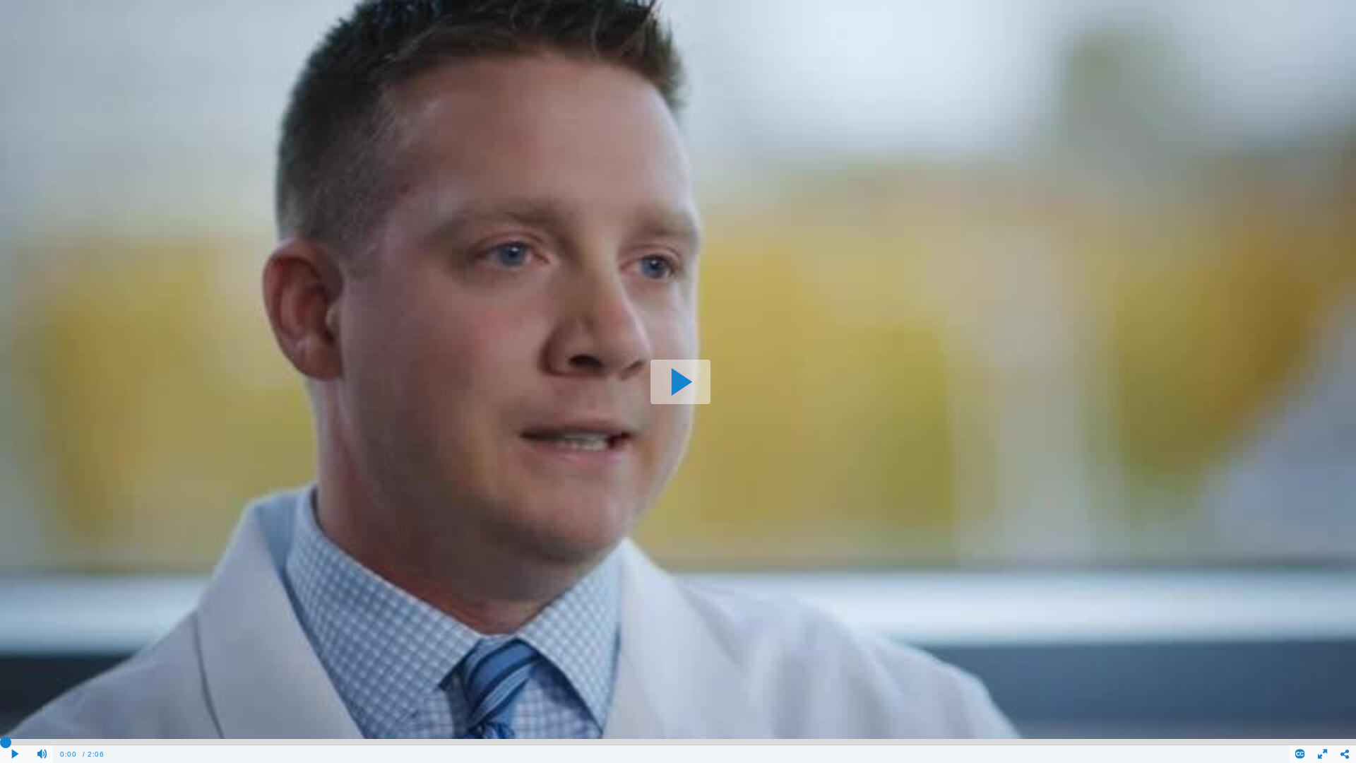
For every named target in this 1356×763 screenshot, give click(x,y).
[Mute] (42, 754)
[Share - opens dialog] (1344, 754)
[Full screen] (1323, 754)
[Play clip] (15, 754)
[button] (680, 382)
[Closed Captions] (1300, 754)
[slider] (678, 742)
